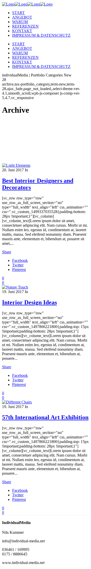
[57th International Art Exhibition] (17, 402)
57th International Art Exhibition (45, 417)
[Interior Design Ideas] (15, 287)
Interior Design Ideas (29, 302)
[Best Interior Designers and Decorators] (16, 165)
